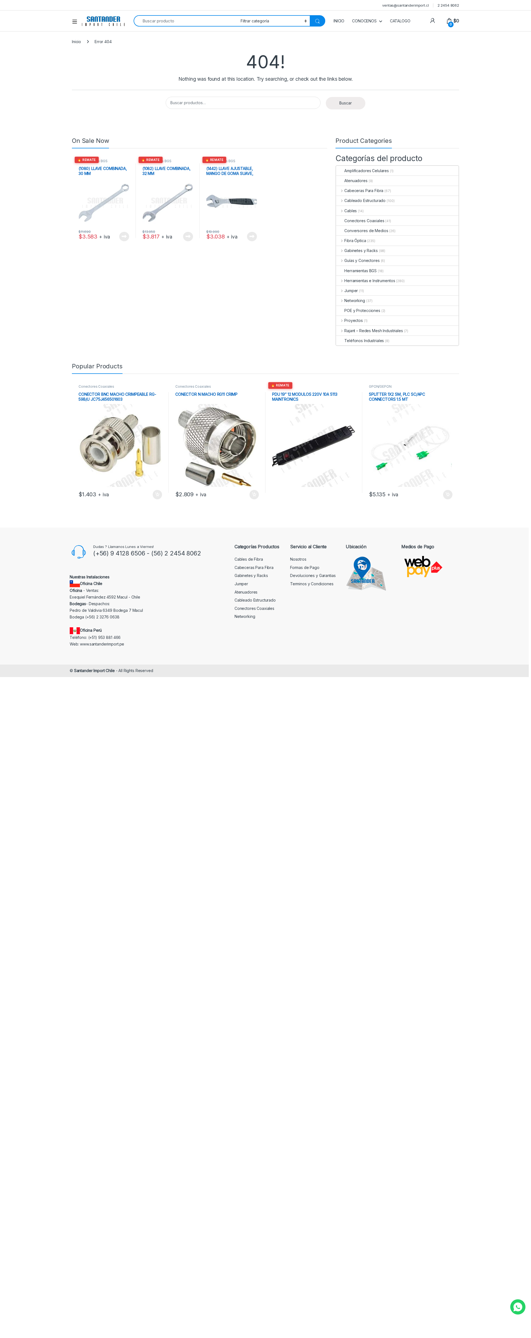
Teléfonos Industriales (364, 340)
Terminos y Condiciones (312, 583)
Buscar (345, 103)
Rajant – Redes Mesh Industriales (373, 330)
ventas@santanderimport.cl (405, 5)
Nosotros (298, 559)
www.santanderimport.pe (102, 644)
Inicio (76, 41)
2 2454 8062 (448, 5)
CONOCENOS (364, 21)
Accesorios (281, 386)
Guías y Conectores (361, 260)
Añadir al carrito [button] (156, 494)
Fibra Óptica (355, 240)
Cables (350, 210)
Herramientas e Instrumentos (369, 280)
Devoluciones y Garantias (313, 575)
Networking (354, 300)
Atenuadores (355, 180)
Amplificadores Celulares (366, 170)
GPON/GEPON (380, 386)
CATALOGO (400, 21)
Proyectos (353, 320)
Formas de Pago (304, 567)
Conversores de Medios (366, 230)
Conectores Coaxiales (364, 220)
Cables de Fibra (249, 559)
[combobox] (186, 21)
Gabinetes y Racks (361, 250)
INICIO (339, 21)
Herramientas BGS (93, 161)
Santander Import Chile (94, 670)
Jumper (351, 290)
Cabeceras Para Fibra (363, 190)
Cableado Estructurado (365, 200)
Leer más (124, 236)
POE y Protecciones (362, 310)
